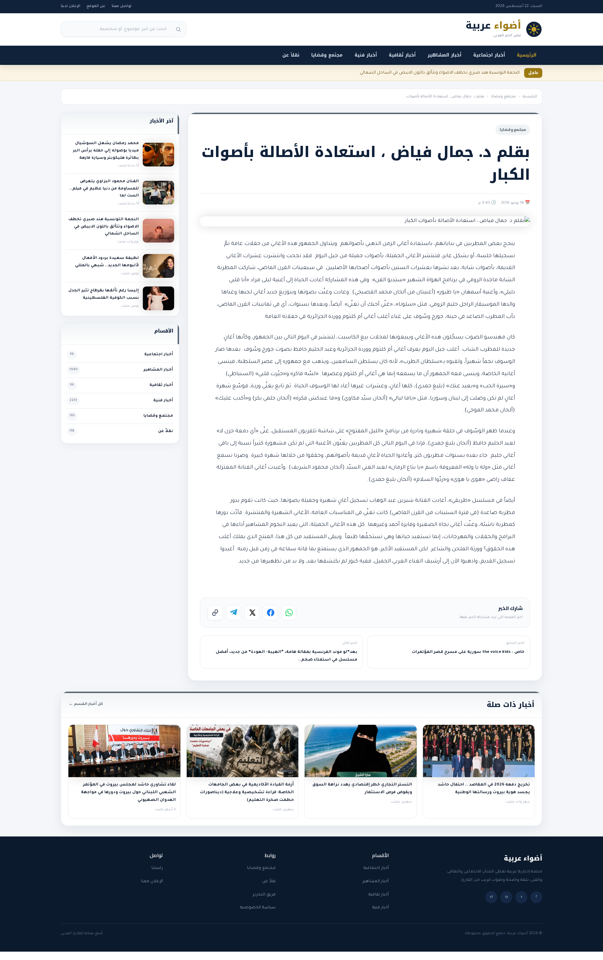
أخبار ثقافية (402, 55)
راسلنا (157, 868)
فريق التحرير (264, 895)
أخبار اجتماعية (489, 55)
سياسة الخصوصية (258, 908)
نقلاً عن (290, 55)
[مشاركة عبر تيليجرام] (233, 612)
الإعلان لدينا (70, 6)
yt (491, 897)
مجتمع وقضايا (327, 55)
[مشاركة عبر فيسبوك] (270, 612)
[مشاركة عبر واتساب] (289, 612)
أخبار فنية (366, 55)
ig (506, 897)
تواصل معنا (122, 6)
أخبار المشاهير (444, 55)
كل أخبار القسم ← (86, 704)
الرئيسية (526, 55)
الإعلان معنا (152, 881)
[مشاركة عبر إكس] (252, 612)
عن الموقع (96, 6)
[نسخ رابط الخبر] (215, 612)
